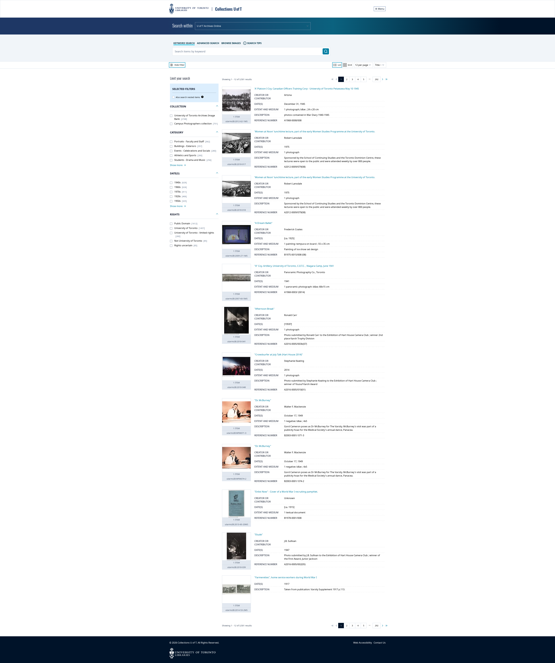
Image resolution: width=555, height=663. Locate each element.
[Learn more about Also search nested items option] (202, 97)
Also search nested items (188, 97)
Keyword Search (184, 43)
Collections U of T (187, 642)
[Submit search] (326, 51)
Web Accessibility (362, 642)
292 (376, 79)
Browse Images (231, 43)
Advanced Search (208, 43)
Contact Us (380, 642)
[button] (194, 106)
